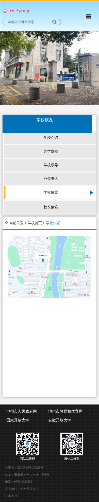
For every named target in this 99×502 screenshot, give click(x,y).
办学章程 (51, 151)
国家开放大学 (17, 420)
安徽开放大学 (59, 420)
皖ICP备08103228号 (30, 467)
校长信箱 (51, 207)
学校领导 (51, 165)
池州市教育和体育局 (65, 411)
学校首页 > (37, 223)
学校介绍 (51, 138)
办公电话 (51, 179)
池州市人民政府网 (21, 411)
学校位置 (51, 192)
